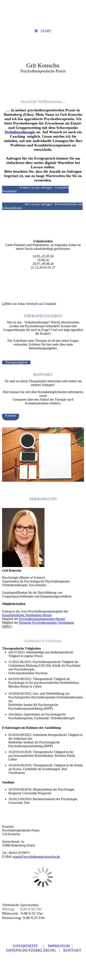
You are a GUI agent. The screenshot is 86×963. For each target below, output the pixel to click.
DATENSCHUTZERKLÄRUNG (31, 950)
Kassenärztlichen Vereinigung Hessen (27, 615)
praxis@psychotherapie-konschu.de (36, 856)
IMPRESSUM (59, 946)
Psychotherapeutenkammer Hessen (42, 619)
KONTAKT (72, 950)
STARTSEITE (27, 946)
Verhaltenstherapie (20, 132)
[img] (43, 59)
